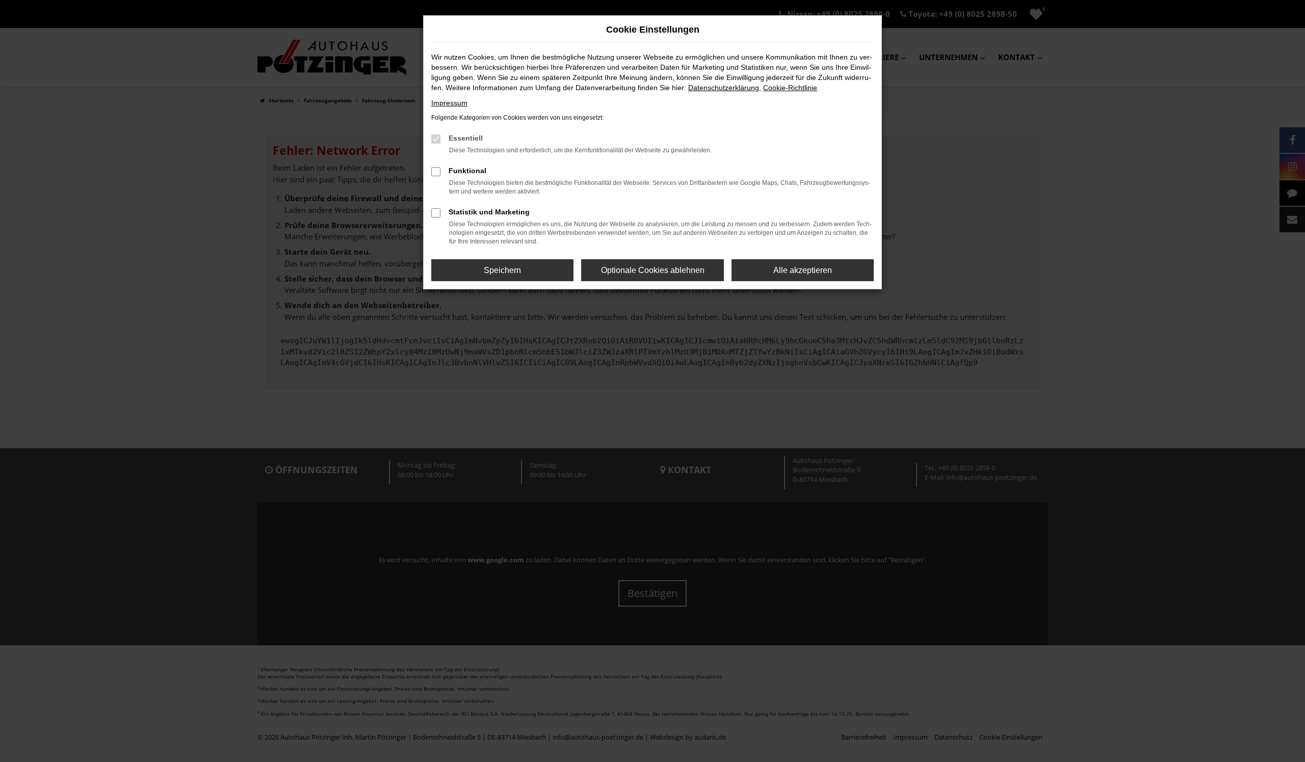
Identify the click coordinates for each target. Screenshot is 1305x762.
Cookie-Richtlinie (790, 88)
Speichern (502, 270)
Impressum (449, 103)
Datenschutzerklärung (723, 88)
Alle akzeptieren (802, 270)
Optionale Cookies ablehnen (652, 270)
